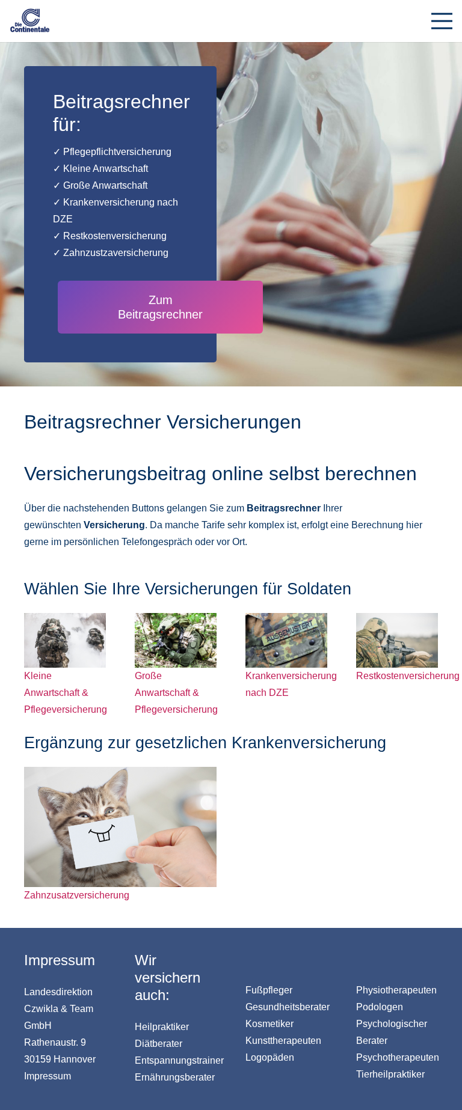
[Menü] (442, 21)
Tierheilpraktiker (390, 1074)
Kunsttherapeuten (283, 1040)
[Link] (30, 21)
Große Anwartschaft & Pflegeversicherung (176, 693)
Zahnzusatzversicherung (76, 895)
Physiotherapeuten (396, 990)
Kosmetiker (269, 1024)
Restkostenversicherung (408, 676)
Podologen (379, 1007)
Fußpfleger (268, 990)
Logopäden (269, 1057)
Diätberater (158, 1043)
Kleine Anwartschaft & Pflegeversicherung (65, 693)
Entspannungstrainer (179, 1060)
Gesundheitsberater (287, 1007)
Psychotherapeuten (397, 1057)
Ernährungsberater (175, 1077)
